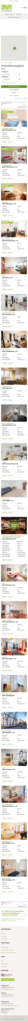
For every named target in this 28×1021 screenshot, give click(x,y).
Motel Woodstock (7, 804)
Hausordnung (4, 947)
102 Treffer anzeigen (14, 86)
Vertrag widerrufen (8, 979)
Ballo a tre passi (7, 731)
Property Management (14, 17)
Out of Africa (6, 350)
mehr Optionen (13, 89)
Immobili (6, 62)
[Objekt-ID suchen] (25, 98)
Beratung (18, 14)
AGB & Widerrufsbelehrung (8, 952)
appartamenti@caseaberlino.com (10, 1005)
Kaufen (12, 14)
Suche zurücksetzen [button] (14, 95)
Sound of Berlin (7, 620)
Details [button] (5, 141)
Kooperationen (5, 964)
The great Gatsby (7, 694)
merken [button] (11, 141)
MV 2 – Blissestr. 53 (8, 423)
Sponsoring (4, 966)
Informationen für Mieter (7, 950)
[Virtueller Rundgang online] (24, 459)
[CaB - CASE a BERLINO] (6, 7)
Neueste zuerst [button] (22, 106)
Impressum (4, 936)
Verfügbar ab (5, 71)
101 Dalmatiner (6, 499)
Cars (3, 767)
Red (3, 583)
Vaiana (4, 462)
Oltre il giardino (6, 165)
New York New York (8, 313)
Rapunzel (5, 202)
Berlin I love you (7, 386)
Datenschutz (4, 939)
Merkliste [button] (14, 92)
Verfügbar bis (5, 76)
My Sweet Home (7, 239)
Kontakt (16, 1)
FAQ (2, 961)
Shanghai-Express (7, 128)
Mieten (7, 14)
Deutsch (23, 7)
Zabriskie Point (6, 841)
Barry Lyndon (6, 878)
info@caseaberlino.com (7, 996)
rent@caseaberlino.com (7, 989)
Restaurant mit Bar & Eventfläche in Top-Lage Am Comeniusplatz (13, 536)
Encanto (4, 657)
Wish (3, 276)
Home (2, 62)
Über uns (12, 1)
